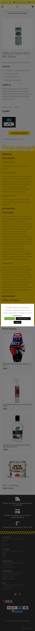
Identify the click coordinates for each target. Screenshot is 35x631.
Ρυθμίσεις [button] (17, 322)
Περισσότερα (17, 315)
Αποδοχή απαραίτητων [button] (23, 318)
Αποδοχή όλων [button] (9, 318)
